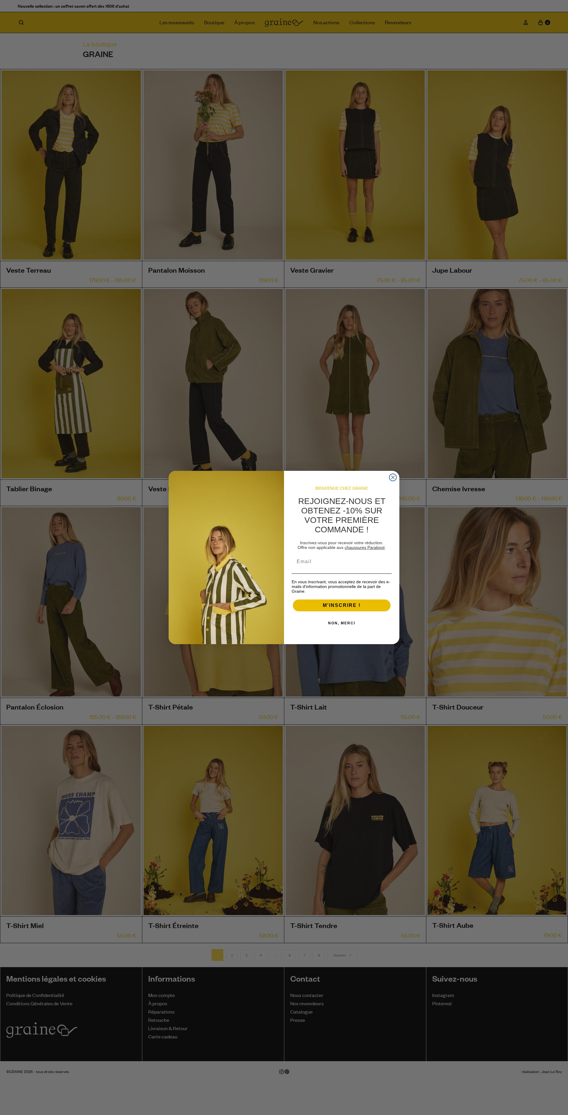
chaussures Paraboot (365, 547)
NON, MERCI (341, 623)
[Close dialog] (392, 477)
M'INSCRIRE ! (342, 605)
